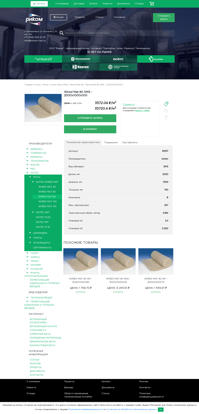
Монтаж (35, 364)
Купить (81, 292)
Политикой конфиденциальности (85, 409)
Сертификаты (42, 248)
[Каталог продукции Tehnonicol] (80, 59)
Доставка (79, 4)
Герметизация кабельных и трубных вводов (45, 283)
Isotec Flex (43, 217)
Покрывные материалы (45, 338)
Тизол (34, 261)
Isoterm (35, 265)
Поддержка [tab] (111, 143)
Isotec (38, 85)
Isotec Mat (43, 212)
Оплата (93, 4)
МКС (32, 169)
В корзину (90, 129)
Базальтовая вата (42, 346)
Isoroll (35, 257)
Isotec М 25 (43, 227)
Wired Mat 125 (47, 207)
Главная (28, 85)
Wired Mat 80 (77, 85)
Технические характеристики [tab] (83, 142)
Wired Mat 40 (47, 187)
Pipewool (36, 157)
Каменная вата (40, 334)
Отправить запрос (164, 17)
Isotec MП (42, 222)
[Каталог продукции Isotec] (118, 59)
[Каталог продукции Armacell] (43, 59)
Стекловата (38, 330)
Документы (123, 4)
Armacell (36, 149)
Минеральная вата (43, 342)
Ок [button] (160, 409)
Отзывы (139, 4)
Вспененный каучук (43, 326)
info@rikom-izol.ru (35, 41)
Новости (107, 4)
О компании (62, 4)
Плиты (37, 238)
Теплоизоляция (41, 298)
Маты (46, 85)
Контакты (119, 17)
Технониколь (39, 161)
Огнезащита (41, 243)
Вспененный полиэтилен (38, 321)
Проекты (80, 17)
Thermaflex (38, 153)
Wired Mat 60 (47, 192)
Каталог (106, 382)
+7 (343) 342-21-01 (34, 37)
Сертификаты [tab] (130, 143)
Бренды (68, 388)
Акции (59, 17)
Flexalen (36, 269)
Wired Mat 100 (47, 202)
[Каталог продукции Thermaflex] (156, 59)
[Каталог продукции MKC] (118, 67)
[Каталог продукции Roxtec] (80, 67)
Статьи (99, 17)
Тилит (34, 253)
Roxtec (35, 165)
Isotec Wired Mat (59, 85)
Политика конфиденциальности (151, 395)
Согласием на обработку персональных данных (131, 409)
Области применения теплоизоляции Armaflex (78, 395)
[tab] (166, 104)
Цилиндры (40, 233)
